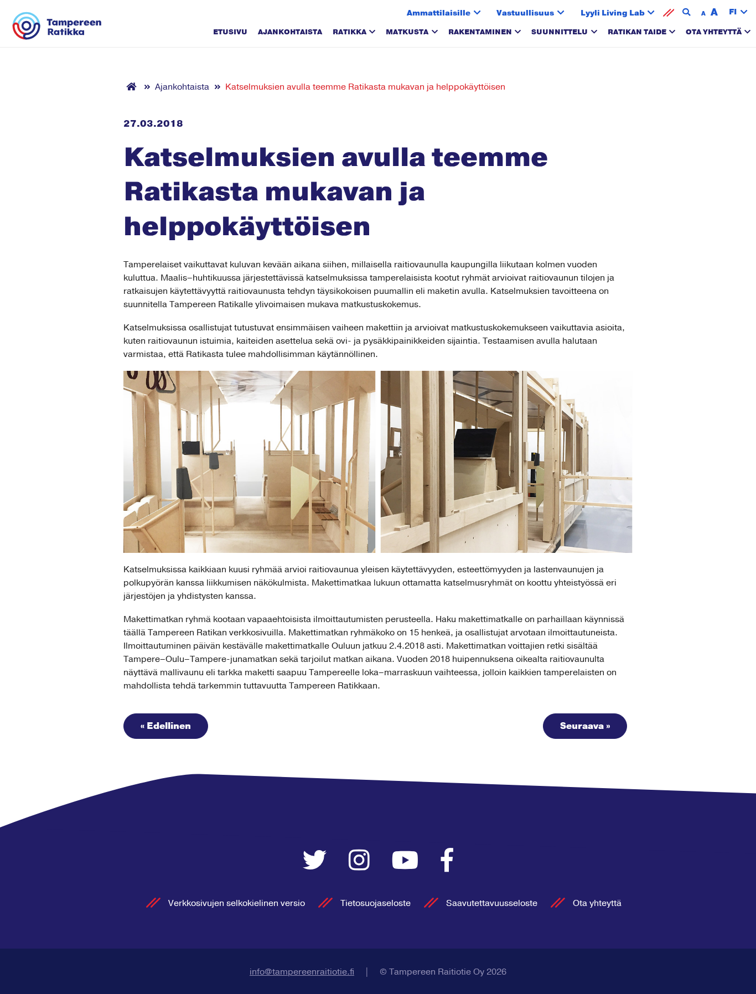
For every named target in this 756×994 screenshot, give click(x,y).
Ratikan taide (637, 32)
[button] (738, 12)
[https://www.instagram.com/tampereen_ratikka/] (362, 861)
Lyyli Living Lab (613, 13)
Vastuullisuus (525, 13)
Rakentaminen (480, 32)
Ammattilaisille (438, 13)
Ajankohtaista (290, 32)
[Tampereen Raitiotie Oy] (57, 26)
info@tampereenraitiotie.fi (302, 971)
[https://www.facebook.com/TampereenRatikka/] (447, 861)
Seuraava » (585, 726)
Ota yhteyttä (714, 32)
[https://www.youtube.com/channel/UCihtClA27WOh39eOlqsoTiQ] (408, 861)
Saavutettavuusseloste (491, 903)
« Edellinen (166, 726)
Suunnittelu (559, 32)
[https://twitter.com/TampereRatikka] (317, 861)
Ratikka (349, 32)
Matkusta (407, 32)
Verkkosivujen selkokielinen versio (236, 903)
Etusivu (230, 32)
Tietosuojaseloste (375, 903)
